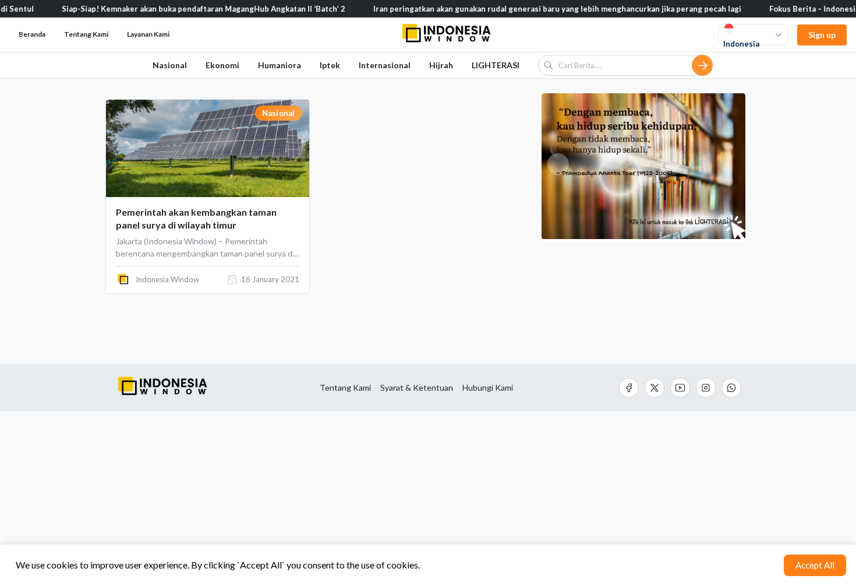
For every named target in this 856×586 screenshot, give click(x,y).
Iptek (330, 65)
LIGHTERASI (495, 65)
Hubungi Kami (487, 388)
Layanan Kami (148, 34)
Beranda (32, 34)
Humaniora (279, 65)
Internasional (385, 65)
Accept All (814, 565)
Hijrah (441, 65)
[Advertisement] (428, 498)
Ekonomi (222, 65)
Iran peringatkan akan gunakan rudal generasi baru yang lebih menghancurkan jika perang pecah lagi (545, 8)
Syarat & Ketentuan (416, 388)
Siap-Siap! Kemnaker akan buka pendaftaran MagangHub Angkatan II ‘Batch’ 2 (191, 8)
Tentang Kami (345, 388)
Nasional (170, 65)
